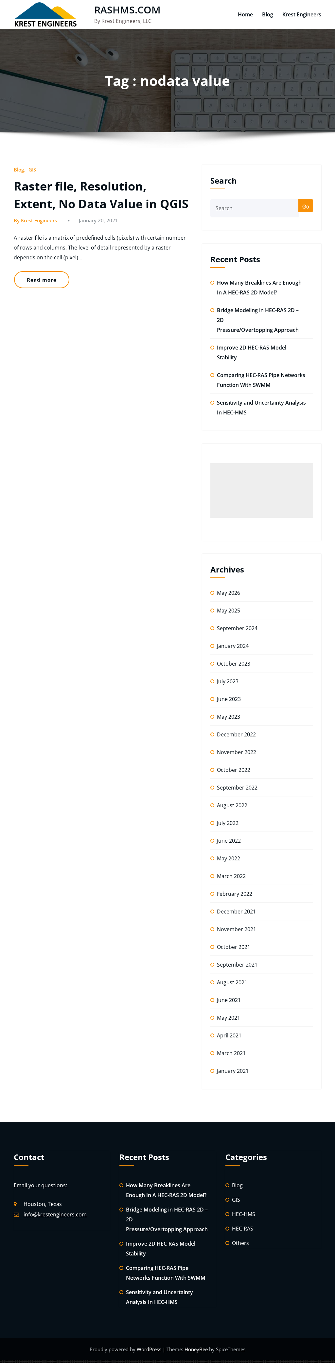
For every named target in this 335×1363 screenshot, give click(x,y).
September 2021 (237, 964)
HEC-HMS (243, 1214)
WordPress (150, 1349)
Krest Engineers (301, 14)
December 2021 (236, 911)
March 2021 (231, 1053)
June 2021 (229, 1000)
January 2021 (233, 1070)
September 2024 (237, 628)
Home (245, 14)
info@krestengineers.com (55, 1214)
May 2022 (228, 858)
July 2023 (227, 681)
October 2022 (233, 769)
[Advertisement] (261, 490)
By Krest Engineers (35, 220)
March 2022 (231, 876)
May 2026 (228, 592)
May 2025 (228, 610)
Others (240, 1243)
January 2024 (233, 646)
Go (305, 206)
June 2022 (229, 840)
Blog (267, 14)
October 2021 (233, 947)
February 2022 (234, 893)
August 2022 (232, 805)
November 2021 (236, 929)
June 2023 (229, 699)
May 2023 (228, 716)
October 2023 (233, 663)
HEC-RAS (242, 1228)
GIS (32, 169)
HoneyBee (196, 1349)
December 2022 (236, 734)
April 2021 (229, 1035)
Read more (42, 279)
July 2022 (227, 823)
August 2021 (232, 982)
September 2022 (237, 787)
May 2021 (228, 1017)
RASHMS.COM (127, 9)
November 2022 (236, 752)
